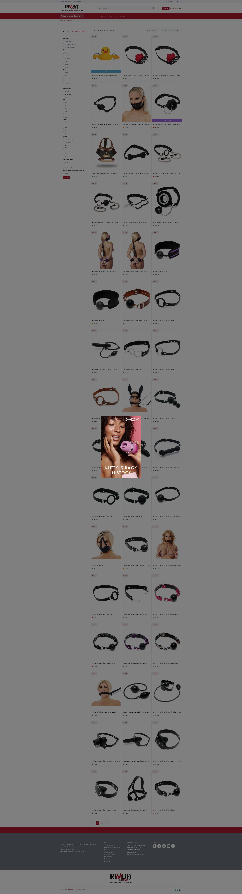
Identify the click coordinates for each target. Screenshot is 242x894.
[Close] (138, 418)
